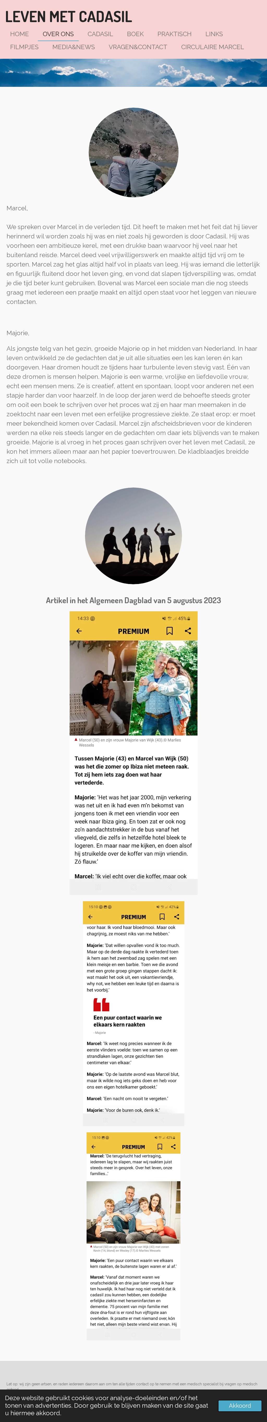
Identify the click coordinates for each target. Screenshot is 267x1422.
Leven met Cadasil (68, 16)
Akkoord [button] (240, 1405)
